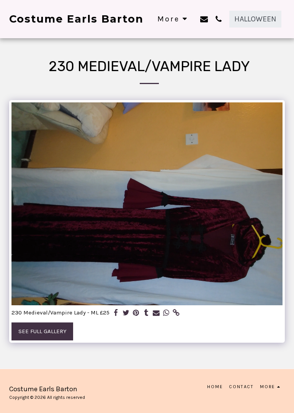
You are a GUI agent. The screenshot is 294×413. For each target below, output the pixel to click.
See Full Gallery (42, 331)
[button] (204, 19)
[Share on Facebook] (116, 313)
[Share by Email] (156, 313)
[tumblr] (146, 313)
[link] (176, 313)
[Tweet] (126, 313)
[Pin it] (136, 313)
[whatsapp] (166, 313)
